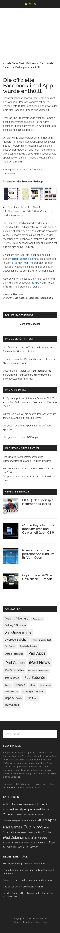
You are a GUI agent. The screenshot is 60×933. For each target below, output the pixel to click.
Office (33, 685)
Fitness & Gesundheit (41, 640)
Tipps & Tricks (13, 698)
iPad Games (15, 663)
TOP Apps (32, 437)
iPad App (34, 282)
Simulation (45, 685)
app (16, 298)
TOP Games (12, 704)
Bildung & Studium (15, 625)
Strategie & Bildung (33, 691)
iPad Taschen (38, 370)
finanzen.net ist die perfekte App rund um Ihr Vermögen (38, 553)
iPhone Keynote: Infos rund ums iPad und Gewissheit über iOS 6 (38, 528)
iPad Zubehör (30, 359)
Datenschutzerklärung (23, 922)
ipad (37, 298)
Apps (21, 298)
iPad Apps (26, 425)
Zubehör (7, 351)
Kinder (7, 685)
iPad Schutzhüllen (14, 670)
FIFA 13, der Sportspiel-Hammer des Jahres (39, 502)
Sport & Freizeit (11, 692)
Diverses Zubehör (16, 639)
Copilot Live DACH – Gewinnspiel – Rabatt (37, 577)
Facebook (29, 298)
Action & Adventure (16, 618)
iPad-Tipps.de (30, 21)
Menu (32, 3)
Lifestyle (20, 684)
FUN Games (10, 646)
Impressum (41, 922)
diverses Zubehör (12, 378)
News (20, 456)
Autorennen (37, 619)
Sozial (50, 298)
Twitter (37, 787)
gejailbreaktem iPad (22, 258)
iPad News (18, 294)
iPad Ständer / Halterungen (32, 374)
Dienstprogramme (18, 632)
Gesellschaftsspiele (28, 646)
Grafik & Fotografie (14, 654)
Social (43, 298)
